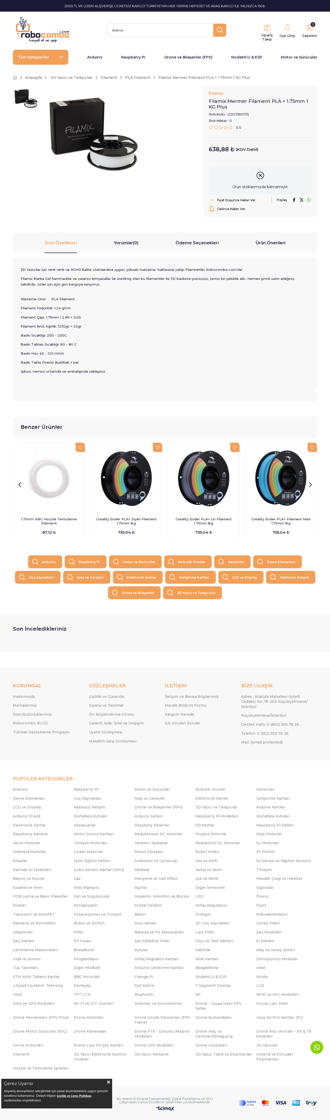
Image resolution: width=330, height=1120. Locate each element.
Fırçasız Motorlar (211, 834)
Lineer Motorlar (88, 851)
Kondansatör (86, 905)
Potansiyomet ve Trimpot (98, 914)
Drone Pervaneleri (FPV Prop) (41, 1017)
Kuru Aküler (145, 923)
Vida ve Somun (26, 959)
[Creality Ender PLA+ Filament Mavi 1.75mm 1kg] (281, 478)
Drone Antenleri (28, 1045)
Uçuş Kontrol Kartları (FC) (279, 1017)
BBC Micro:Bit (87, 976)
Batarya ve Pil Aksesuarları (159, 932)
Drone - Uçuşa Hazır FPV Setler (218, 1006)
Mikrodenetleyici (272, 914)
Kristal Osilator (148, 905)
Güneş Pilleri (268, 923)
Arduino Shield (26, 816)
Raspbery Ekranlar (152, 825)
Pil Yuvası (83, 941)
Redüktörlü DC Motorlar (217, 843)
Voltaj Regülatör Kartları (157, 959)
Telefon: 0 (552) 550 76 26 (264, 733)
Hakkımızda (24, 696)
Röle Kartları (206, 959)
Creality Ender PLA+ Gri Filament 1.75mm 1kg (204, 521)
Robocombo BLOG (30, 723)
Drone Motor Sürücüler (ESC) (40, 1031)
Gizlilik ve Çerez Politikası (74, 1095)
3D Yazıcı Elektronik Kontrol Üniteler (100, 1057)
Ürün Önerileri (270, 242)
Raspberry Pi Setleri (275, 825)
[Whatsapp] (316, 1047)
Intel (260, 967)
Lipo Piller (204, 932)
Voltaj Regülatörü (211, 905)
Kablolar (203, 950)
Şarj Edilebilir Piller (152, 941)
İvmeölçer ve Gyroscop (156, 860)
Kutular (141, 950)
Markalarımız (25, 705)
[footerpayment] (277, 1103)
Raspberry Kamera (30, 834)
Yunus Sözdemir (151, 1102)
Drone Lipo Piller (272, 1003)
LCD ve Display (244, 577)
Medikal (142, 869)
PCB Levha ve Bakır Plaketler (40, 896)
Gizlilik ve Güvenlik (106, 696)
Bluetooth (144, 994)
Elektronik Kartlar (141, 577)
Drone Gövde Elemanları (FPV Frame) (162, 1020)
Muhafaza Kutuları (90, 816)
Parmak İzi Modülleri (32, 869)
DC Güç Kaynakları (212, 923)
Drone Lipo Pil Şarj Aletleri (98, 1045)
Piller (79, 932)
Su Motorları (267, 843)
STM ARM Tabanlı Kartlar (36, 976)
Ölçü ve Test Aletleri (214, 941)
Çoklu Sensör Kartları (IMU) (99, 869)
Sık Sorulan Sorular (182, 723)
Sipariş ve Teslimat (106, 705)
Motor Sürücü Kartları (93, 834)
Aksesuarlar (85, 825)
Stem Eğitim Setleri (92, 860)
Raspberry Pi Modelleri (216, 816)
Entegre (203, 914)
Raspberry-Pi (86, 789)
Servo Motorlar (26, 843)
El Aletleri (265, 941)
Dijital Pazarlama (186, 1099)
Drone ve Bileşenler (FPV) (188, 57)
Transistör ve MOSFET (34, 914)
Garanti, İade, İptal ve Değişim (116, 723)
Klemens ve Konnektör (34, 923)
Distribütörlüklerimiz (32, 714)
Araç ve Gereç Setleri (275, 950)
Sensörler (236, 562)
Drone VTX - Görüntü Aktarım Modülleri (162, 1034)
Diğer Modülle (87, 967)
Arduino (94, 57)
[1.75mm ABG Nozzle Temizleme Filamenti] (49, 478)
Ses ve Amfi (206, 860)
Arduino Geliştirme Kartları (159, 967)
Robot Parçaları (149, 851)
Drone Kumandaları (213, 1017)
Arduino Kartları (270, 807)
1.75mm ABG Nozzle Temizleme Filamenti (49, 521)
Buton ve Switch (89, 923)
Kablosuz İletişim (294, 577)
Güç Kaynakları (41, 577)
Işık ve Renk (206, 878)
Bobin (140, 914)
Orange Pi (144, 976)
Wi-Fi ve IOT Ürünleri (93, 1003)
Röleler (19, 905)
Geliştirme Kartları (194, 577)
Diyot (261, 905)
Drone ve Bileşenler (138, 593)
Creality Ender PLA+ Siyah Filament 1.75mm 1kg (126, 521)
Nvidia (262, 976)
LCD (260, 985)
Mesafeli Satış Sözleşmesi (112, 741)
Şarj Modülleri (269, 932)
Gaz (77, 878)
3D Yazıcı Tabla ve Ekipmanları (223, 1054)
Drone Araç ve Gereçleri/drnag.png (214, 1034)
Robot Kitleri (207, 851)
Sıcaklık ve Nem (28, 887)
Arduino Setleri (148, 816)
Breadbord (84, 950)
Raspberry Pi (133, 57)
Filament (21, 1054)
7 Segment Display (213, 985)
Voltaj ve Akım (208, 869)
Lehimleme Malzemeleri (35, 950)
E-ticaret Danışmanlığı (152, 1099)
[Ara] (219, 30)
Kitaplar (20, 860)
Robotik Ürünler (191, 562)
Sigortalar (265, 887)
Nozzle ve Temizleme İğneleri (40, 1068)
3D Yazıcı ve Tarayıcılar (196, 593)
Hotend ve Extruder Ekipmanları (274, 1057)
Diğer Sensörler (210, 887)
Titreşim (264, 869)
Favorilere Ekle (80, 447)
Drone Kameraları (90, 1031)
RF (198, 994)
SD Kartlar (204, 825)
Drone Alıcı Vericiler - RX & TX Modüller (283, 1034)
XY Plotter (265, 851)
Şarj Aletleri (23, 941)
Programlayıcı (86, 959)
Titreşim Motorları (90, 843)
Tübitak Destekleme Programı (41, 732)
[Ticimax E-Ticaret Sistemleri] (165, 1109)
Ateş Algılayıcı (86, 887)
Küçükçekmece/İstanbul (263, 715)
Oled (17, 994)
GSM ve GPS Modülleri (34, 1003)
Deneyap (82, 985)
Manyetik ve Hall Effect (156, 878)
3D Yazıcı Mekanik (152, 1054)
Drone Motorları (89, 1017)
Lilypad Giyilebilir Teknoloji (38, 985)
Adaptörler (23, 932)
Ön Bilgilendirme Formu (111, 714)
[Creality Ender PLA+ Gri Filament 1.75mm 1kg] (204, 478)
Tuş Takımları (25, 967)
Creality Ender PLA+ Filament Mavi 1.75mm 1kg (281, 521)
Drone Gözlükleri (211, 1045)
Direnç (262, 896)
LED (199, 896)
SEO (209, 1099)
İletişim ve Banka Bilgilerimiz (192, 696)
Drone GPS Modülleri (154, 1045)
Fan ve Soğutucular (92, 896)
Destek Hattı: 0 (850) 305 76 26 (270, 724)
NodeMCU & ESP (246, 57)
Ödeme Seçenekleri (197, 242)
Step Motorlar (269, 834)
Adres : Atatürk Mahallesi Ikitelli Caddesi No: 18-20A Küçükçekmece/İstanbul (274, 701)
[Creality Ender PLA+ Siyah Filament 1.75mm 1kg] (126, 478)
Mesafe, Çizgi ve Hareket (279, 878)
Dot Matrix (144, 985)
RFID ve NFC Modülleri (277, 994)
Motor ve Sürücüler (299, 57)
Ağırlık (141, 887)
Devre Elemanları (281, 562)
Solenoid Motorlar (29, 851)
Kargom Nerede (179, 714)
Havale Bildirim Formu (185, 705)
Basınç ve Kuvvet (29, 878)
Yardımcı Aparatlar (151, 843)
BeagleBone (206, 967)
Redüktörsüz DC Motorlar (158, 834)
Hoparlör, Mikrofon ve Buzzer (162, 896)
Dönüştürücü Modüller (277, 959)
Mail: (262, 742)
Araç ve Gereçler (90, 577)
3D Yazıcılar (267, 1045)
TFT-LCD (82, 994)
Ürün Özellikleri (61, 242)
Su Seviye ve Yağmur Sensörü (283, 860)
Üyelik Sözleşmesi (105, 732)
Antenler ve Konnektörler (159, 1003)
